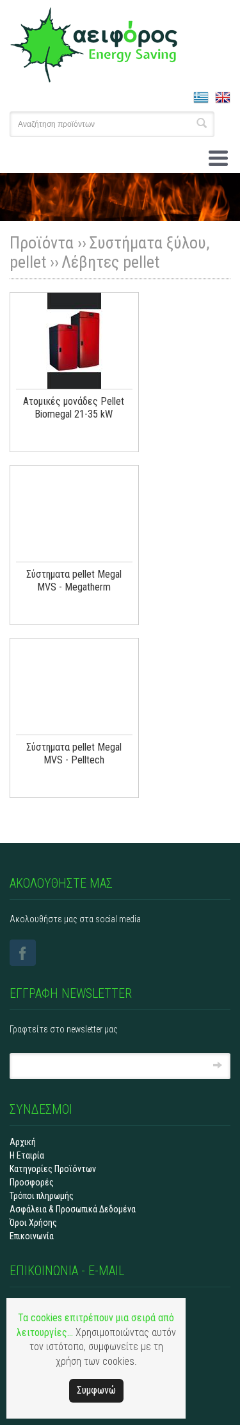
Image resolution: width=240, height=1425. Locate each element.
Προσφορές (32, 1182)
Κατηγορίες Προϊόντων (53, 1169)
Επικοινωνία (32, 1236)
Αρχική (23, 1142)
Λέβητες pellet (110, 262)
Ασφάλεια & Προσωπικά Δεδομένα (73, 1209)
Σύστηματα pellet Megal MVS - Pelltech (74, 753)
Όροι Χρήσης (33, 1222)
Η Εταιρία (27, 1155)
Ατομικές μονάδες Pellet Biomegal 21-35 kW (73, 407)
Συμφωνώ (96, 1390)
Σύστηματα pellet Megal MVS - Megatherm (74, 580)
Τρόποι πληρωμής (42, 1196)
